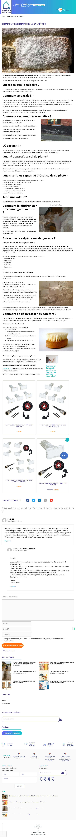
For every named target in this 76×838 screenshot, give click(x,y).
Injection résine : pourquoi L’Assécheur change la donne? (24, 681)
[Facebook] (40, 779)
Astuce (4, 700)
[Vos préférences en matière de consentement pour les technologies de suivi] (74, 628)
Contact (38, 825)
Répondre (8, 541)
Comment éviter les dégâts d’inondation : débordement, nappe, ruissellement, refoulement (24, 663)
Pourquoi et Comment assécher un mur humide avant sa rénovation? (51, 371)
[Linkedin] (52, 779)
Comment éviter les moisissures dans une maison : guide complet (24, 672)
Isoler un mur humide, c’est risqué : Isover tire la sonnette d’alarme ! (62, 662)
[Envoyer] (60, 720)
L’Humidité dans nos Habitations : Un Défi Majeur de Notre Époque (62, 681)
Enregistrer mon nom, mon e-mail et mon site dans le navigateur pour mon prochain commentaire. (34, 640)
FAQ (38, 830)
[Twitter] (44, 779)
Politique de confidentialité (38, 832)
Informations (6, 703)
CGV (38, 828)
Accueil (4, 16)
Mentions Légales (38, 826)
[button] (67, 9)
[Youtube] (48, 779)
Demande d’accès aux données (38, 834)
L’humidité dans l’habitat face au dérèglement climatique (59, 672)
